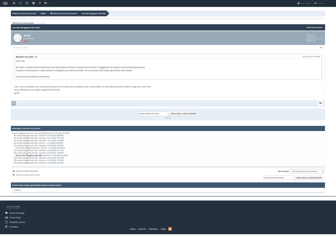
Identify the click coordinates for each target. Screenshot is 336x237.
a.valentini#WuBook (44, 133)
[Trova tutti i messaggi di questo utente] (14, 103)
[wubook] (5, 2)
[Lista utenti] (33, 3)
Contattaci (14, 227)
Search (142, 228)
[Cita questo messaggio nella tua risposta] (320, 103)
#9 (321, 48)
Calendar (153, 228)
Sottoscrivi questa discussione (28, 175)
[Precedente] (166, 117)
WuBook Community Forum (24, 13)
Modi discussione (314, 27)
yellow (43, 138)
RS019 (43, 135)
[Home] (14, 3)
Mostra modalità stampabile (27, 171)
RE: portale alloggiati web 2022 (26, 135)
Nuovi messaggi (17, 213)
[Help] (40, 3)
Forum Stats (15, 217)
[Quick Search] (27, 3)
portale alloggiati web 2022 (94, 13)
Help (163, 228)
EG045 (27, 35)
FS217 (43, 143)
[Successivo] (169, 117)
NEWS (43, 13)
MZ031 (44, 140)
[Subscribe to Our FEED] (170, 229)
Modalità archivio (17, 222)
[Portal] (20, 3)
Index (133, 228)
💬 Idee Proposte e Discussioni (63, 13)
